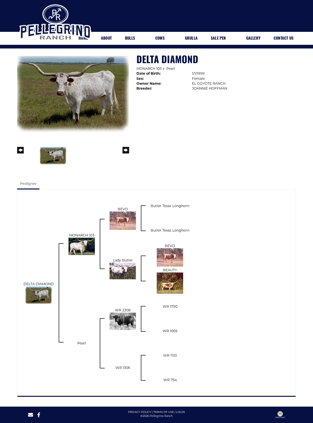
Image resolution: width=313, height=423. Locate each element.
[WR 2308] (123, 321)
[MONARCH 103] (81, 246)
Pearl (170, 68)
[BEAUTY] (170, 283)
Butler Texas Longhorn (170, 206)
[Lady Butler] (123, 270)
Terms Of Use (163, 412)
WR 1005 (170, 331)
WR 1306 (122, 367)
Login (180, 412)
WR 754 (170, 380)
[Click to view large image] (73, 94)
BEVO (123, 209)
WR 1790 (170, 306)
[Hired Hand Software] (280, 416)
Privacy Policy (139, 412)
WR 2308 (123, 310)
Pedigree (28, 183)
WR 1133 (170, 355)
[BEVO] (123, 220)
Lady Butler (123, 260)
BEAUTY (170, 270)
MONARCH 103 (149, 68)
